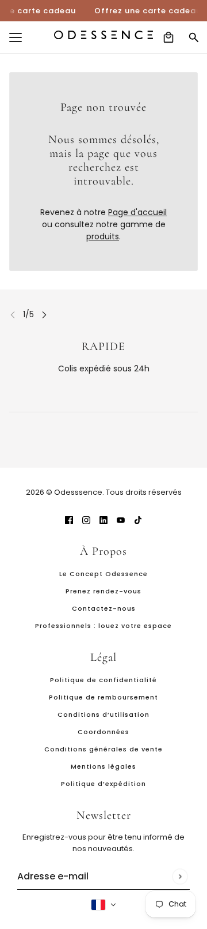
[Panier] (168, 37)
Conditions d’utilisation (103, 714)
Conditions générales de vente (103, 749)
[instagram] (86, 520)
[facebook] (69, 520)
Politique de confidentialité (103, 679)
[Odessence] (103, 35)
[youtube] (120, 520)
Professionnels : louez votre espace (103, 625)
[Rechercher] (194, 37)
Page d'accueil (137, 212)
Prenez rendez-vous (103, 591)
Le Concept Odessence (103, 573)
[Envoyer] (179, 876)
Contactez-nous (104, 608)
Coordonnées (103, 731)
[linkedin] (103, 520)
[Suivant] (44, 314)
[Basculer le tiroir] (15, 37)
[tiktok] (138, 520)
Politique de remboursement (103, 697)
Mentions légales (103, 766)
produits (102, 236)
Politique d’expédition (103, 783)
